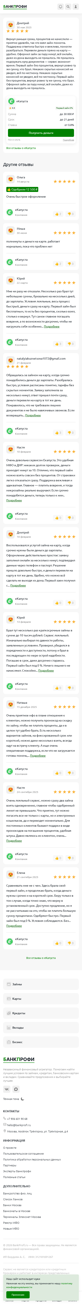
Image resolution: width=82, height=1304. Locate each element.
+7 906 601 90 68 (17, 1118)
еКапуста (22, 101)
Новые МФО (11, 1228)
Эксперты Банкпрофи (17, 1171)
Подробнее (52, 326)
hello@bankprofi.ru (19, 1125)
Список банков (12, 1199)
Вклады (18, 1027)
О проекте (9, 1147)
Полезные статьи (14, 1177)
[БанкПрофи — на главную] (17, 6)
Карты (16, 998)
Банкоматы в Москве (16, 1210)
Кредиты (18, 1013)
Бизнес (17, 1042)
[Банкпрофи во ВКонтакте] (6, 1089)
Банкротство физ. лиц (17, 1193)
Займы (17, 984)
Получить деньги (41, 133)
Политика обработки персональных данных (32, 1159)
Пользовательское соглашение (23, 1153)
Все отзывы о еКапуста (21, 147)
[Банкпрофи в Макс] (16, 1089)
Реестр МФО (11, 1222)
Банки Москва (12, 1205)
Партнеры (9, 1165)
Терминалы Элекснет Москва (22, 1216)
